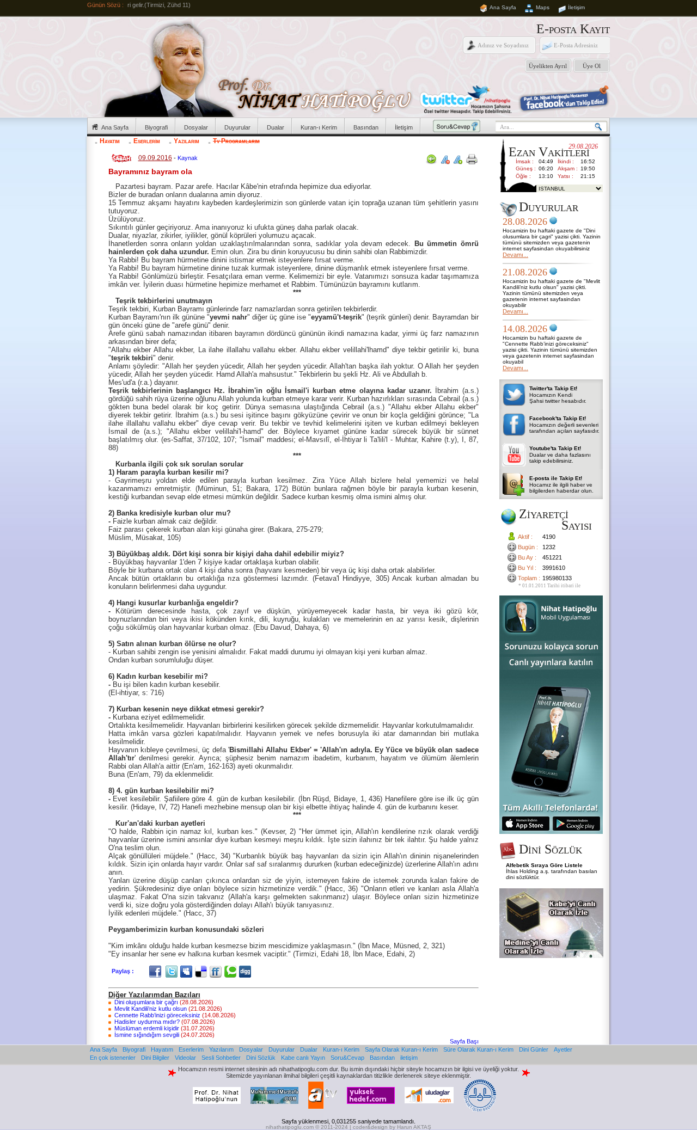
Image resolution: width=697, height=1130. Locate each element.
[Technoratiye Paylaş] (231, 971)
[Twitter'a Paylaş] (173, 971)
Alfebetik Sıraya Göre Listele (544, 865)
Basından (365, 127)
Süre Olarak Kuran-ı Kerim (478, 1049)
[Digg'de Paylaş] (246, 971)
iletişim (409, 1057)
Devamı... (515, 254)
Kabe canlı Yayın (303, 1057)
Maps (542, 7)
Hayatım (110, 141)
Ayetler (563, 1049)
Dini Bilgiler (155, 1057)
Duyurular (237, 127)
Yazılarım (186, 141)
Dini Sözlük (261, 1057)
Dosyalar (196, 127)
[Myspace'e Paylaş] (187, 971)
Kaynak (188, 158)
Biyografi (156, 127)
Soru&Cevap (347, 1057)
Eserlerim (146, 141)
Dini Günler (533, 1049)
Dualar (275, 127)
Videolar (185, 1057)
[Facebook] (156, 971)
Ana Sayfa (503, 7)
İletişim (576, 7)
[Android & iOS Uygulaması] (551, 831)
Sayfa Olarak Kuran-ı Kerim (401, 1049)
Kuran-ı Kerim (319, 127)
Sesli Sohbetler (221, 1057)
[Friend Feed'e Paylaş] (217, 971)
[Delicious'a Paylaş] (202, 971)
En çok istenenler (113, 1057)
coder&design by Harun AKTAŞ (392, 1127)
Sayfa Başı (464, 1041)
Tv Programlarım (236, 141)
